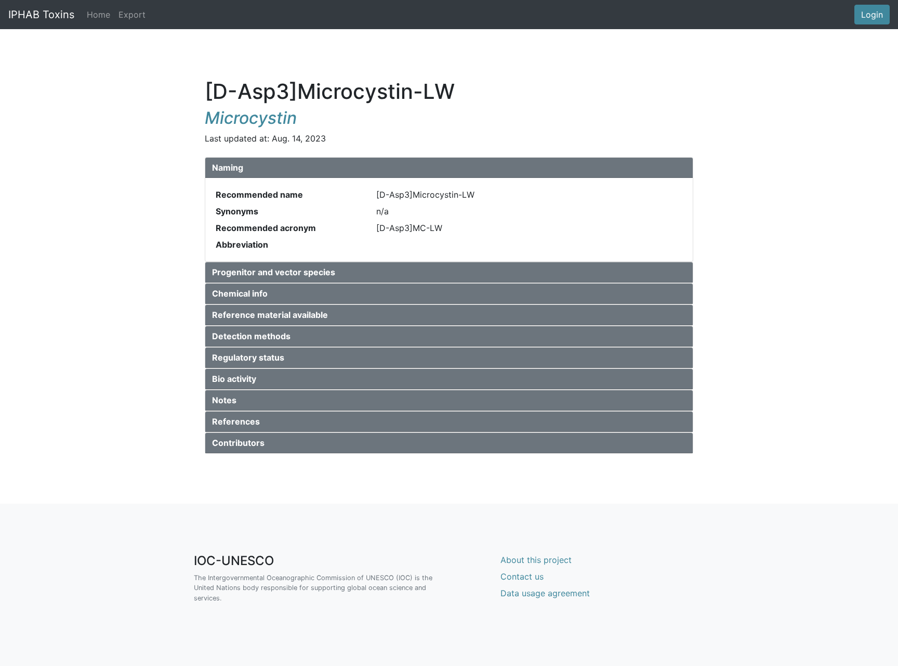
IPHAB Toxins (41, 14)
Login (872, 14)
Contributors (238, 443)
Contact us (522, 576)
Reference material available (270, 315)
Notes (224, 400)
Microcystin (251, 118)
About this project (536, 560)
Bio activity (234, 379)
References (236, 421)
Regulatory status (248, 357)
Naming (227, 167)
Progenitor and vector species (273, 272)
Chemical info (240, 293)
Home (100, 14)
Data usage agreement (545, 593)
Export (132, 14)
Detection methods (251, 336)
